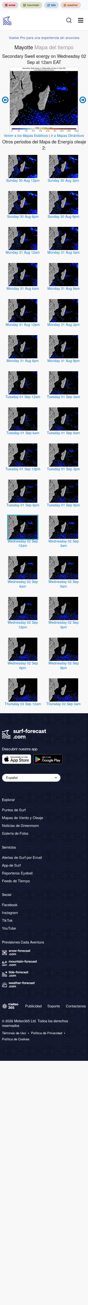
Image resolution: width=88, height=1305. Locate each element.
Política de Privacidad (46, 1033)
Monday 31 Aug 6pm (23, 360)
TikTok (7, 920)
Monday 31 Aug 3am (63, 252)
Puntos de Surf (14, 809)
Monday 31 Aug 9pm (63, 360)
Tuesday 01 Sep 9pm (63, 504)
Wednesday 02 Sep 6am (23, 584)
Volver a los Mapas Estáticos (26, 135)
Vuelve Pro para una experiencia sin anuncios (44, 37)
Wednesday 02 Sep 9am (63, 584)
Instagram (10, 912)
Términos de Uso (14, 1033)
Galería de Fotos (15, 833)
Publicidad (33, 1005)
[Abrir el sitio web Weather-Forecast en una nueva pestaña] (71, 5)
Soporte (53, 1005)
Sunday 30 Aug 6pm (23, 216)
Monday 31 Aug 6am (23, 288)
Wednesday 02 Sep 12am (23, 543)
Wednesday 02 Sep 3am (63, 543)
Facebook (10, 904)
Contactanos (76, 1005)
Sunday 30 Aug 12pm (23, 180)
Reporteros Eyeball (17, 872)
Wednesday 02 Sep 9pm (63, 665)
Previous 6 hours (6, 100)
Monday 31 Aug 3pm (63, 324)
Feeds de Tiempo (16, 880)
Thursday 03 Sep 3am (63, 703)
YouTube (9, 928)
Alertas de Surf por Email (22, 857)
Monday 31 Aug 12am (23, 252)
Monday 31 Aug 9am (63, 288)
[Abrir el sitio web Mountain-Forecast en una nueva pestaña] (31, 5)
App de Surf (11, 865)
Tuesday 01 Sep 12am (22, 396)
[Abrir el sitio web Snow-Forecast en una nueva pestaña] (10, 5)
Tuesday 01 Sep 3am (63, 396)
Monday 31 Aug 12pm (23, 324)
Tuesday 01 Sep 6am (22, 432)
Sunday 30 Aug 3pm (63, 180)
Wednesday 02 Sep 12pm (23, 624)
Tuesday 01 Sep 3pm (63, 468)
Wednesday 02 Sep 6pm (23, 665)
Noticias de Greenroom (20, 825)
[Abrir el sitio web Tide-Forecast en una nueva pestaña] (51, 5)
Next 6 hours (82, 100)
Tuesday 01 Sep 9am (63, 432)
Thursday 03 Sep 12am (23, 703)
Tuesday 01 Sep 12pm (22, 468)
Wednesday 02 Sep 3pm (63, 624)
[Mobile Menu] (80, 20)
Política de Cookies (16, 1039)
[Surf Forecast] (8, 20)
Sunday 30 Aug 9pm (63, 216)
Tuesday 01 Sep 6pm (22, 504)
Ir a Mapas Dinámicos (67, 135)
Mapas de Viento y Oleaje (22, 817)
